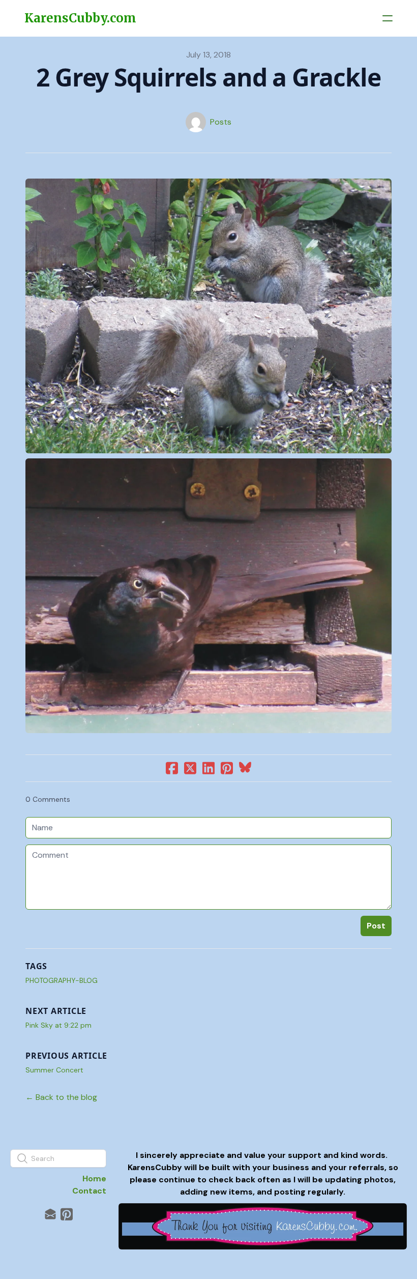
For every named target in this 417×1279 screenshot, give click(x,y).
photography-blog (61, 980)
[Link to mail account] (50, 1214)
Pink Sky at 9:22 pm (58, 1025)
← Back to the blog (61, 1097)
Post (376, 925)
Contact (89, 1190)
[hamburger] (387, 18)
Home (94, 1178)
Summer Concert (54, 1069)
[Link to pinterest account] (67, 1214)
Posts (220, 122)
